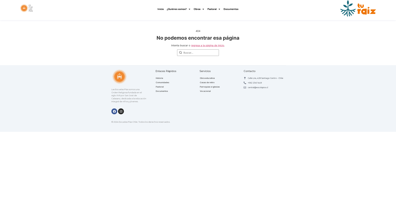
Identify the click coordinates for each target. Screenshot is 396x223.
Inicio (160, 9)
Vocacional (205, 91)
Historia (159, 78)
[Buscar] (180, 53)
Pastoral (212, 9)
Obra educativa (207, 78)
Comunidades (162, 82)
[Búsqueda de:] (198, 52)
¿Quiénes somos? (177, 9)
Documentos (231, 9)
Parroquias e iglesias (210, 86)
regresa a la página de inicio (207, 45)
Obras (197, 9)
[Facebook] (114, 111)
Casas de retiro (207, 82)
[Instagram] (121, 111)
